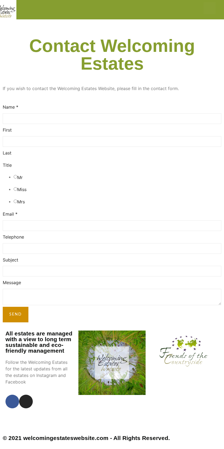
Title (7, 165)
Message (12, 282)
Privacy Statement (26, 417)
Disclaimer (17, 425)
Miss (21, 189)
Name (10, 107)
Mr (20, 177)
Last (7, 153)
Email (10, 214)
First (7, 130)
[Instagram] (210, 8)
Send (15, 314)
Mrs (21, 201)
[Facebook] (197, 8)
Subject (10, 260)
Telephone (13, 237)
